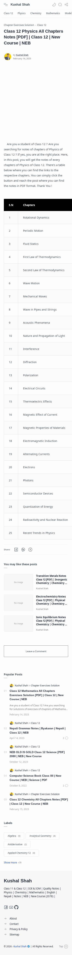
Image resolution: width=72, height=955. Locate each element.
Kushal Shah (20, 4)
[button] (54, 5)
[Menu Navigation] (6, 5)
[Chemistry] (35, 13)
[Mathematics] (53, 13)
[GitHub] (16, 907)
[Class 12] (8, 13)
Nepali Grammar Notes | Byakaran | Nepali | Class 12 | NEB (37, 730)
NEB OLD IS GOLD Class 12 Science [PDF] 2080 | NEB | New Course (37, 754)
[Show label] (12, 862)
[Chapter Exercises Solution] (45, 685)
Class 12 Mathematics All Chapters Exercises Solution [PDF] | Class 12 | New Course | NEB (37, 695)
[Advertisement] (36, 101)
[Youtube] (11, 907)
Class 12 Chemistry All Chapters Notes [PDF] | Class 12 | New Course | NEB (39, 801)
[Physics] (22, 13)
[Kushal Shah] (22, 54)
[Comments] (65, 738)
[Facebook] (6, 907)
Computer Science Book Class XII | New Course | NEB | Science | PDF (35, 777)
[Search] (60, 5)
